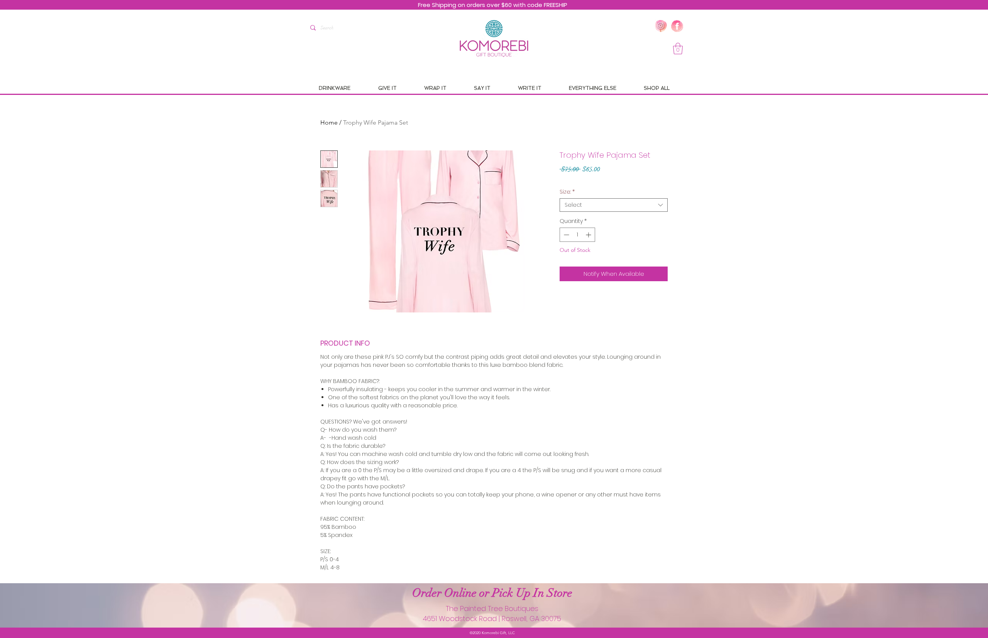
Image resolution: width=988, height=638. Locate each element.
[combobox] (614, 205)
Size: (567, 192)
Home (329, 122)
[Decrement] (565, 234)
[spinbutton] (577, 234)
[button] (678, 48)
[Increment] (589, 234)
